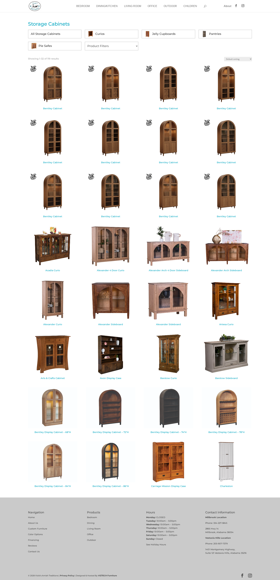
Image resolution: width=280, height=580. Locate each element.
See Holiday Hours (156, 544)
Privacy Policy (67, 575)
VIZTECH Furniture (107, 575)
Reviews (32, 545)
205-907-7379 (220, 543)
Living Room (132, 6)
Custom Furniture (37, 528)
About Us (33, 523)
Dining (91, 523)
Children (190, 6)
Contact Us (34, 551)
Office (152, 6)
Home (31, 517)
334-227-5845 (220, 523)
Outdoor (170, 6)
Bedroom (83, 6)
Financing (33, 540)
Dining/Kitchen (107, 6)
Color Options (35, 534)
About (227, 6)
